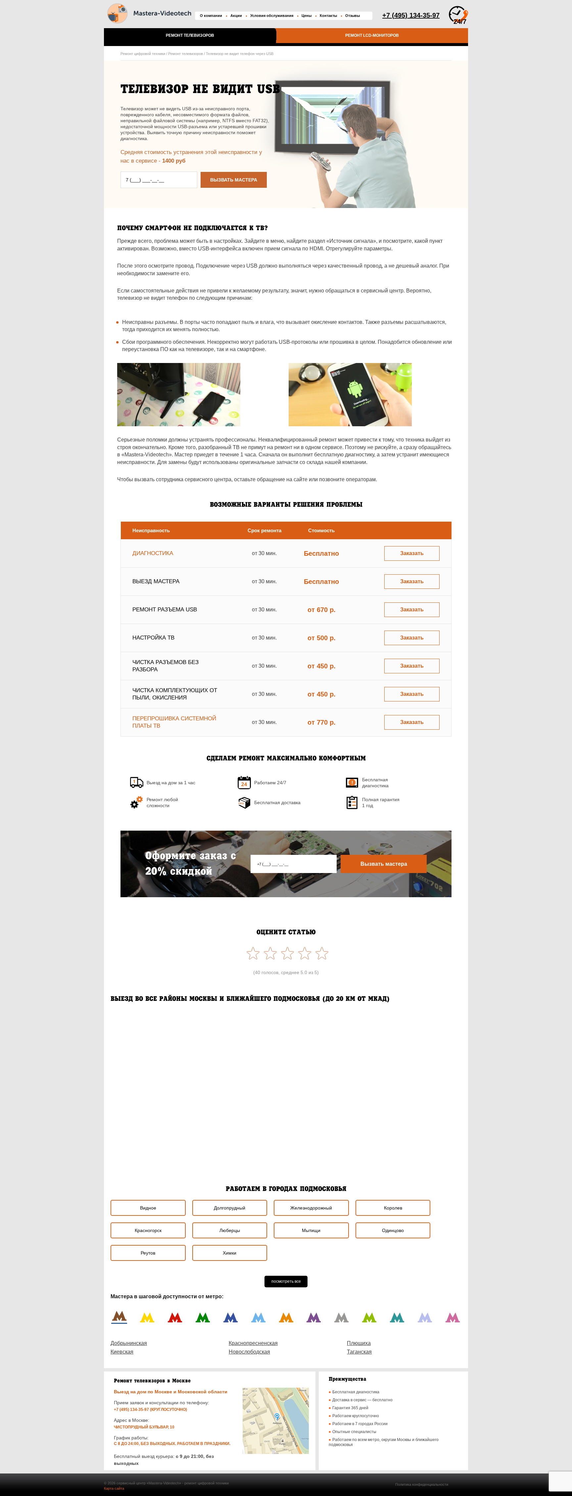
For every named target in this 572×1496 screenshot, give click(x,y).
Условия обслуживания (271, 16)
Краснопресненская (253, 1343)
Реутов (148, 1253)
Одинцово (393, 1230)
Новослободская (249, 1352)
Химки (229, 1253)
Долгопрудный (229, 1208)
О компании (211, 16)
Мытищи (311, 1230)
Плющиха (359, 1343)
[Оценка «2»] (303, 953)
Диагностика (152, 553)
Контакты (328, 16)
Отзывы (352, 16)
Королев (393, 1208)
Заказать (412, 553)
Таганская (359, 1352)
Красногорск (148, 1230)
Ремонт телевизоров (190, 35)
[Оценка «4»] (269, 953)
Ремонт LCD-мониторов (372, 35)
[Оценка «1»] (320, 953)
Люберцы (229, 1230)
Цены (306, 16)
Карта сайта (114, 1488)
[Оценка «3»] (286, 953)
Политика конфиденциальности (421, 1484)
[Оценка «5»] (252, 953)
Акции (236, 16)
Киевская (122, 1352)
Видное (148, 1208)
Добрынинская (129, 1343)
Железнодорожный (311, 1208)
